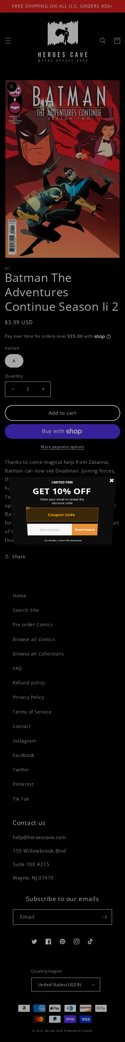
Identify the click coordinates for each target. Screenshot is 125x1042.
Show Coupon (87, 543)
